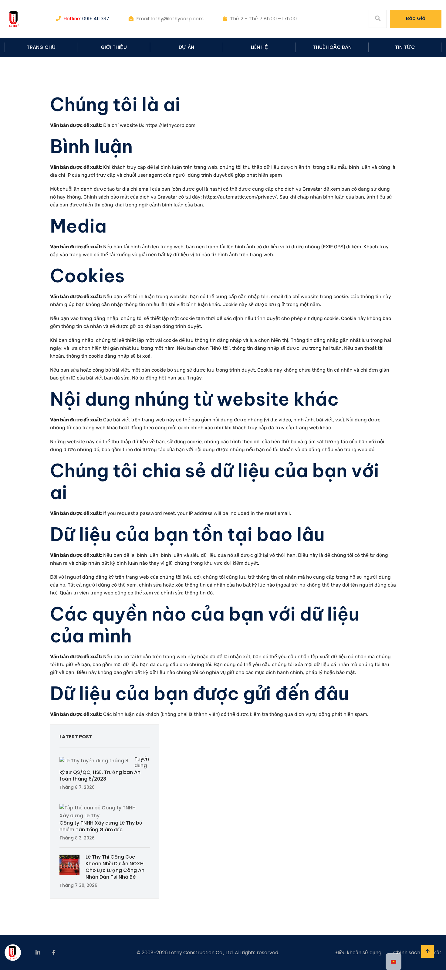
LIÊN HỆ (259, 47)
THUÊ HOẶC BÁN (332, 47)
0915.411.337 (95, 18)
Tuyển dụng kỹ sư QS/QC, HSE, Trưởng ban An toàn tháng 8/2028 (104, 768)
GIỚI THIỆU (114, 47)
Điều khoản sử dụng (358, 952)
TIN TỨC (405, 47)
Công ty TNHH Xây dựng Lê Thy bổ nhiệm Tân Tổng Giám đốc (100, 826)
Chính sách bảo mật (417, 952)
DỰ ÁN (186, 47)
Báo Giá (415, 18)
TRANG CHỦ (41, 47)
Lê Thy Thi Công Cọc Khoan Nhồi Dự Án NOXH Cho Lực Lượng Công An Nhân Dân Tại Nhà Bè (115, 866)
